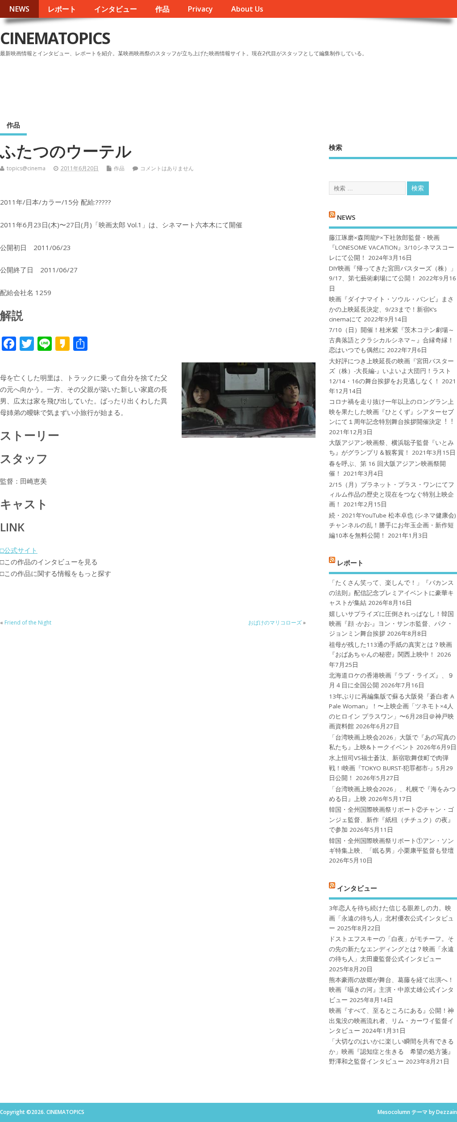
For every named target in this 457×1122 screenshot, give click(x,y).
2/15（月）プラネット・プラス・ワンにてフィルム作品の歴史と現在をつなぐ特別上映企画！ (391, 495)
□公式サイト (18, 550)
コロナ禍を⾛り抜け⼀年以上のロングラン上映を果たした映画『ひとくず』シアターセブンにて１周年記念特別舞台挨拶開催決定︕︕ (391, 412)
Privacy (200, 9)
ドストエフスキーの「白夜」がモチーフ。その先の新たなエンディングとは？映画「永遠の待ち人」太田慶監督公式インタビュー (391, 949)
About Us (247, 9)
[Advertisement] (287, 84)
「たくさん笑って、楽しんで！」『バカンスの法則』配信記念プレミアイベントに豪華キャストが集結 (391, 593)
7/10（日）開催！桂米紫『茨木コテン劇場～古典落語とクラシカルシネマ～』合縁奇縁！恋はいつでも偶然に (391, 340)
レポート (62, 9)
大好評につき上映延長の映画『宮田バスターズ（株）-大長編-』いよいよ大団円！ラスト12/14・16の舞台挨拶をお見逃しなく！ (391, 371)
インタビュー (115, 9)
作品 (162, 9)
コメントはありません (167, 168)
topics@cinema (26, 168)
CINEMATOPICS (55, 38)
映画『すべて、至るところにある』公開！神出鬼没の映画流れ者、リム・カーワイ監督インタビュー (391, 1021)
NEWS (19, 9)
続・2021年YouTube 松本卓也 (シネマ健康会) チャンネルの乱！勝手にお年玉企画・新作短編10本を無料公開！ (392, 525)
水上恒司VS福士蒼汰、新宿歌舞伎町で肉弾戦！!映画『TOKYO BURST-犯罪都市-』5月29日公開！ (391, 768)
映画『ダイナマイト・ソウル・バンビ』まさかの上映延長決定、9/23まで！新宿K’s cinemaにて (391, 309)
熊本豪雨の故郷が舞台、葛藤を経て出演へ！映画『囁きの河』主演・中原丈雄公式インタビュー (391, 990)
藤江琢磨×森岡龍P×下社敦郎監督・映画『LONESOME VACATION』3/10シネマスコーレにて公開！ (391, 248)
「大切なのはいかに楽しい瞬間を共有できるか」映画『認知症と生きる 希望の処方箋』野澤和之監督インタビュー (391, 1051)
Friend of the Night (27, 622)
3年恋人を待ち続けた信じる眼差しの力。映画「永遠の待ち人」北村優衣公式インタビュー (391, 918)
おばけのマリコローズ (275, 622)
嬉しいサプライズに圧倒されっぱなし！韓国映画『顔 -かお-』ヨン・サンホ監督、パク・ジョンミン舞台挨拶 (391, 624)
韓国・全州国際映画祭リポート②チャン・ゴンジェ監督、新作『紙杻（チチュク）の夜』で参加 (391, 820)
